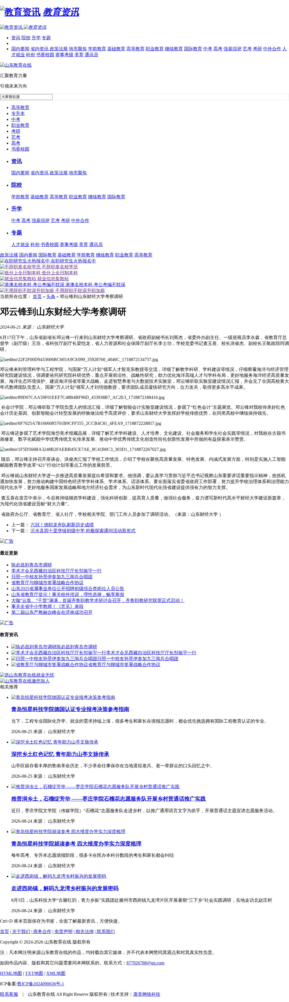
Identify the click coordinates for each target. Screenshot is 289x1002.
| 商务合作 (41, 931)
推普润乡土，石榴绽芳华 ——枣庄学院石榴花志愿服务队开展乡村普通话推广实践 (108, 799)
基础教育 (116, 48)
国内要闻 (20, 48)
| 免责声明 (62, 931)
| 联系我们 (105, 931)
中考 (207, 48)
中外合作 (272, 48)
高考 (217, 48)
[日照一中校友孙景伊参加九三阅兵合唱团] (54, 658)
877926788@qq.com (145, 962)
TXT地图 (34, 973)
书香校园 (45, 54)
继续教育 (174, 48)
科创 (30, 54)
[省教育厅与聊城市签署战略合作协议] (49, 664)
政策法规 (59, 48)
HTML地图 (11, 973)
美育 (79, 54)
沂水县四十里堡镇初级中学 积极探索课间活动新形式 (82, 530)
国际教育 (193, 48)
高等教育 (135, 48)
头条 (50, 296)
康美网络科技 (146, 994)
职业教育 (155, 48)
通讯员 (91, 54)
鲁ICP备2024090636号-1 (40, 983)
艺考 (247, 48)
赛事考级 (64, 54)
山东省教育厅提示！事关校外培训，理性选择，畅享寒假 (67, 594)
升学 (36, 37)
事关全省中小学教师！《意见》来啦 (47, 606)
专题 (46, 37)
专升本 (18, 113)
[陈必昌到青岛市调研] (33, 646)
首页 (37, 296)
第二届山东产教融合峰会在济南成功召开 (52, 612)
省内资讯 (39, 48)
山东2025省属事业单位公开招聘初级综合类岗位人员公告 (67, 588)
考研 (257, 48)
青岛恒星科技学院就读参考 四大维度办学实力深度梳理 (76, 844)
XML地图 (55, 973)
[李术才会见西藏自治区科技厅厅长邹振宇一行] (58, 652)
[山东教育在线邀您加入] (25, 681)
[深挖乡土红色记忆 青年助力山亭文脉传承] (54, 742)
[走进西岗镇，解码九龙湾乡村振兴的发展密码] (58, 876)
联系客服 (9, 994)
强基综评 (233, 48)
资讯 (15, 37)
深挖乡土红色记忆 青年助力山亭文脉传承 (60, 754)
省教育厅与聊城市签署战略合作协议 (47, 582)
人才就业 (20, 244)
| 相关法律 (84, 931)
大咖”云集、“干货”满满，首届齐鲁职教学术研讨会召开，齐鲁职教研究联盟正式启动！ (97, 600)
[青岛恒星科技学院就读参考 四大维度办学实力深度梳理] (68, 831)
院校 (25, 37)
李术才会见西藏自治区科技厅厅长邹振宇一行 (56, 570)
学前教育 (97, 48)
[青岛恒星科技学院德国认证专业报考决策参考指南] (63, 697)
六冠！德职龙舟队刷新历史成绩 (62, 524)
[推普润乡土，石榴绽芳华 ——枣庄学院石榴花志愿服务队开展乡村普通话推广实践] (95, 786)
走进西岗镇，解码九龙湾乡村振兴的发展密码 (65, 888)
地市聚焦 (78, 48)
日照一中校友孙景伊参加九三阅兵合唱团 (52, 576)
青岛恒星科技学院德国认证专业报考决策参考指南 (70, 709)
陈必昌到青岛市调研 (31, 564)
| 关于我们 (20, 931)
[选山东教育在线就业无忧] (27, 675)
